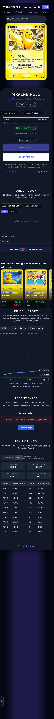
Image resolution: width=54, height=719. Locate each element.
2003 (21, 104)
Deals (47, 12)
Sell (12, 211)
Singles (21, 12)
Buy (4, 211)
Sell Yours (9, 171)
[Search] (30, 7)
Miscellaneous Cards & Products (28, 99)
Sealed (34, 12)
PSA (19, 457)
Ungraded (8, 457)
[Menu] (25, 7)
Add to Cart (26, 147)
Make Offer (26, 157)
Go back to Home (26, 546)
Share (44, 171)
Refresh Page (26, 428)
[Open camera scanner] (39, 7)
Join (46, 7)
